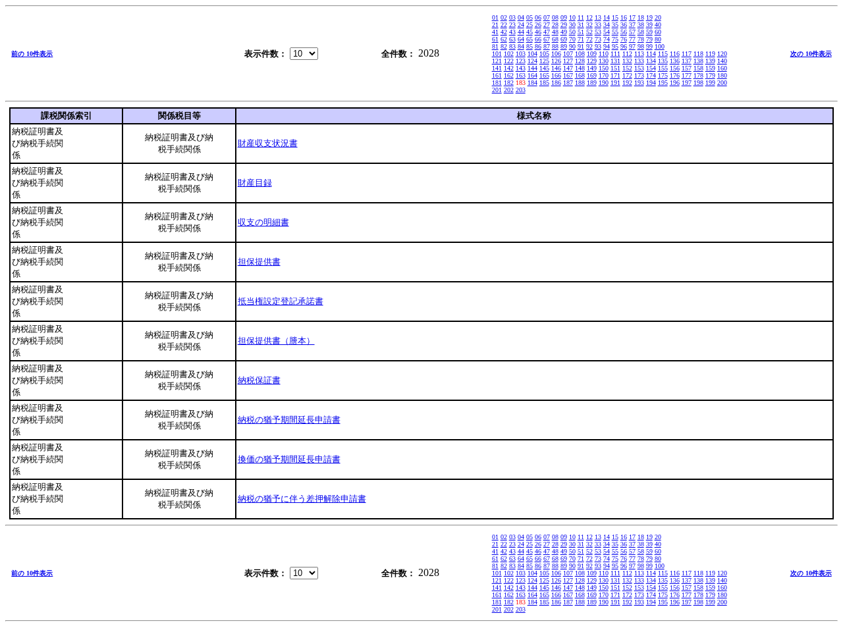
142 (509, 68)
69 (563, 39)
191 (615, 82)
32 (589, 24)
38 (641, 24)
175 (663, 75)
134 (651, 61)
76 (623, 39)
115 (663, 53)
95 (615, 46)
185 (544, 82)
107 (568, 53)
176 (675, 75)
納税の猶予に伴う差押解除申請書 (302, 499)
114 (651, 53)
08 (555, 17)
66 (538, 39)
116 (675, 53)
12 (589, 17)
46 (538, 32)
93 (598, 46)
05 (529, 17)
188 (580, 82)
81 (495, 46)
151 (615, 68)
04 (521, 17)
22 (504, 24)
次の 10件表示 (811, 53)
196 (675, 82)
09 (563, 17)
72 (589, 39)
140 (722, 61)
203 (521, 89)
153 (639, 68)
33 (598, 24)
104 (532, 53)
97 (632, 46)
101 (497, 53)
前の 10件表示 (32, 53)
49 (563, 32)
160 (722, 68)
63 (512, 39)
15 (615, 17)
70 (572, 39)
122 (509, 61)
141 (497, 68)
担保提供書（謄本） (276, 341)
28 (555, 24)
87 (546, 46)
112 (627, 53)
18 (641, 17)
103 (521, 53)
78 (641, 39)
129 (592, 61)
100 (660, 46)
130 (604, 61)
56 (623, 32)
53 (598, 32)
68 (555, 39)
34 (606, 24)
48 (555, 32)
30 (572, 24)
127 (568, 61)
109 (592, 53)
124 (532, 61)
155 (663, 68)
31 (581, 24)
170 (604, 75)
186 (556, 82)
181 (497, 82)
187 (568, 82)
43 (512, 32)
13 (598, 17)
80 (658, 39)
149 (592, 68)
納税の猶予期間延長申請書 (289, 420)
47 (546, 32)
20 (658, 17)
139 (710, 61)
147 (568, 68)
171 (615, 75)
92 (589, 46)
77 (632, 39)
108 (580, 53)
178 (698, 75)
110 (604, 53)
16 (623, 17)
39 (649, 24)
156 (675, 68)
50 (572, 32)
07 (546, 17)
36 (623, 24)
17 (632, 17)
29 (563, 24)
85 (529, 46)
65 (529, 39)
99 (649, 46)
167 (568, 75)
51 (581, 32)
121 (497, 61)
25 (529, 24)
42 (504, 32)
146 (556, 68)
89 (563, 46)
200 (722, 82)
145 (544, 68)
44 (521, 32)
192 (627, 82)
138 (698, 61)
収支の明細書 (263, 222)
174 (651, 75)
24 (521, 24)
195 (663, 82)
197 (687, 82)
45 (529, 32)
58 (641, 32)
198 (698, 82)
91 (581, 46)
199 (710, 82)
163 (521, 75)
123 (521, 61)
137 (687, 61)
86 (538, 46)
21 (495, 24)
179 (710, 75)
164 (532, 75)
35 (615, 24)
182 (509, 82)
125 (544, 61)
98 (641, 46)
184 (532, 82)
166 (556, 75)
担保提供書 (259, 262)
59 (649, 32)
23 (512, 24)
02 (504, 17)
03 (512, 17)
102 (509, 53)
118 (698, 53)
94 (606, 46)
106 (556, 53)
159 (710, 68)
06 (538, 17)
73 (598, 39)
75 (615, 39)
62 (504, 39)
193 (639, 82)
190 (604, 82)
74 (606, 39)
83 (512, 46)
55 (615, 32)
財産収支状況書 (268, 143)
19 (649, 17)
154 (651, 68)
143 (521, 68)
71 (581, 39)
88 (555, 46)
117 (687, 53)
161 (497, 75)
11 (581, 17)
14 (606, 17)
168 (580, 75)
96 (623, 46)
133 (639, 61)
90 (572, 46)
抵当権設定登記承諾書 (280, 301)
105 (544, 53)
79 (649, 39)
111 (615, 53)
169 (592, 75)
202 (509, 89)
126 (556, 61)
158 (698, 68)
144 (532, 68)
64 (521, 39)
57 (632, 32)
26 (538, 24)
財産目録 (255, 183)
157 (687, 68)
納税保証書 (259, 380)
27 (546, 24)
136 (675, 61)
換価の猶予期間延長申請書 (289, 459)
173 (639, 75)
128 (580, 61)
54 (606, 32)
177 (687, 75)
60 (658, 32)
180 (722, 75)
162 (509, 75)
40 (658, 24)
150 (604, 68)
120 (722, 53)
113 (639, 53)
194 (651, 82)
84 (521, 46)
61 (495, 39)
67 (546, 39)
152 (627, 68)
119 (710, 53)
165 (544, 75)
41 (495, 32)
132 (627, 61)
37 (632, 24)
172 (627, 75)
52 (589, 32)
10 (572, 17)
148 (580, 68)
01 (495, 17)
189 (592, 82)
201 (497, 89)
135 (663, 61)
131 (615, 61)
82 (504, 46)
